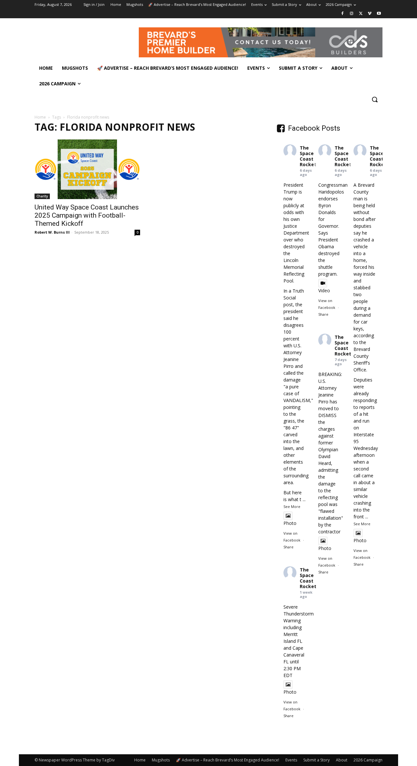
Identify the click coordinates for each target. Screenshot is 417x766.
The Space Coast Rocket (308, 156)
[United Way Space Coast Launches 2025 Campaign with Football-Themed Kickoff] (87, 169)
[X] (361, 14)
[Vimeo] (369, 14)
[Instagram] (351, 14)
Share (288, 546)
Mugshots (161, 760)
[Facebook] (342, 14)
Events (291, 760)
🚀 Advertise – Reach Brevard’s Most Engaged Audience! (227, 760)
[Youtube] (378, 14)
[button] (374, 99)
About (341, 760)
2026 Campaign (367, 760)
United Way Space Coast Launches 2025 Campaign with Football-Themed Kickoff (87, 215)
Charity (42, 196)
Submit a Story (316, 760)
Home (40, 117)
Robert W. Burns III (52, 232)
